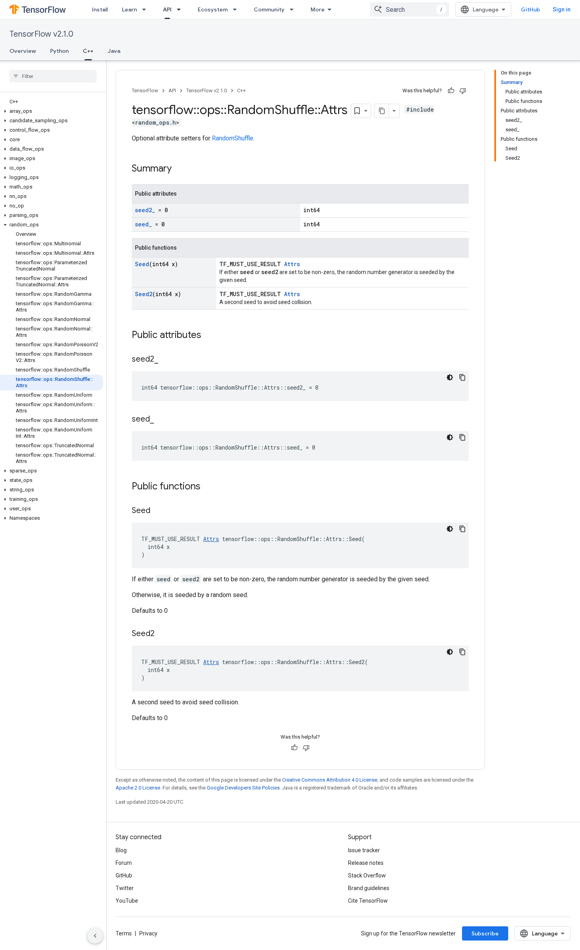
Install (100, 9)
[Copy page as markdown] (382, 111)
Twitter (125, 888)
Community (269, 9)
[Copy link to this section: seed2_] (166, 359)
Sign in (562, 9)
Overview (22, 50)
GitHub (530, 9)
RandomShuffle (232, 138)
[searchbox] (53, 76)
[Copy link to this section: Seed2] (162, 634)
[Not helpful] (463, 91)
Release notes (366, 863)
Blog (121, 850)
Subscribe (485, 933)
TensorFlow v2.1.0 (41, 34)
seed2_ (145, 210)
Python (59, 50)
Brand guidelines (368, 888)
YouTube (127, 901)
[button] (51, 111)
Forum (124, 863)
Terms (124, 933)
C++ (88, 50)
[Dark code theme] (449, 377)
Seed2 (143, 294)
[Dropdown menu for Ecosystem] (237, 9)
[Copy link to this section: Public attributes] (209, 335)
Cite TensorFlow (368, 901)
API (167, 9)
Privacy (148, 933)
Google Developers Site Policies (243, 788)
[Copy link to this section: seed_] (162, 419)
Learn (129, 9)
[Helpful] (451, 91)
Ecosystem (213, 9)
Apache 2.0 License (138, 788)
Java (114, 50)
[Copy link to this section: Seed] (158, 511)
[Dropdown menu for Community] (293, 9)
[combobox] (409, 9)
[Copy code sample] (462, 377)
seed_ (143, 224)
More (318, 9)
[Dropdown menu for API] (181, 9)
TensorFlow (145, 90)
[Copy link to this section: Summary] (179, 169)
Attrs (292, 264)
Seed (142, 264)
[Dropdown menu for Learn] (146, 9)
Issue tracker (364, 850)
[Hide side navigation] (95, 936)
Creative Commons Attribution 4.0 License (329, 780)
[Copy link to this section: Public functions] (208, 487)
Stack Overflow (367, 875)
